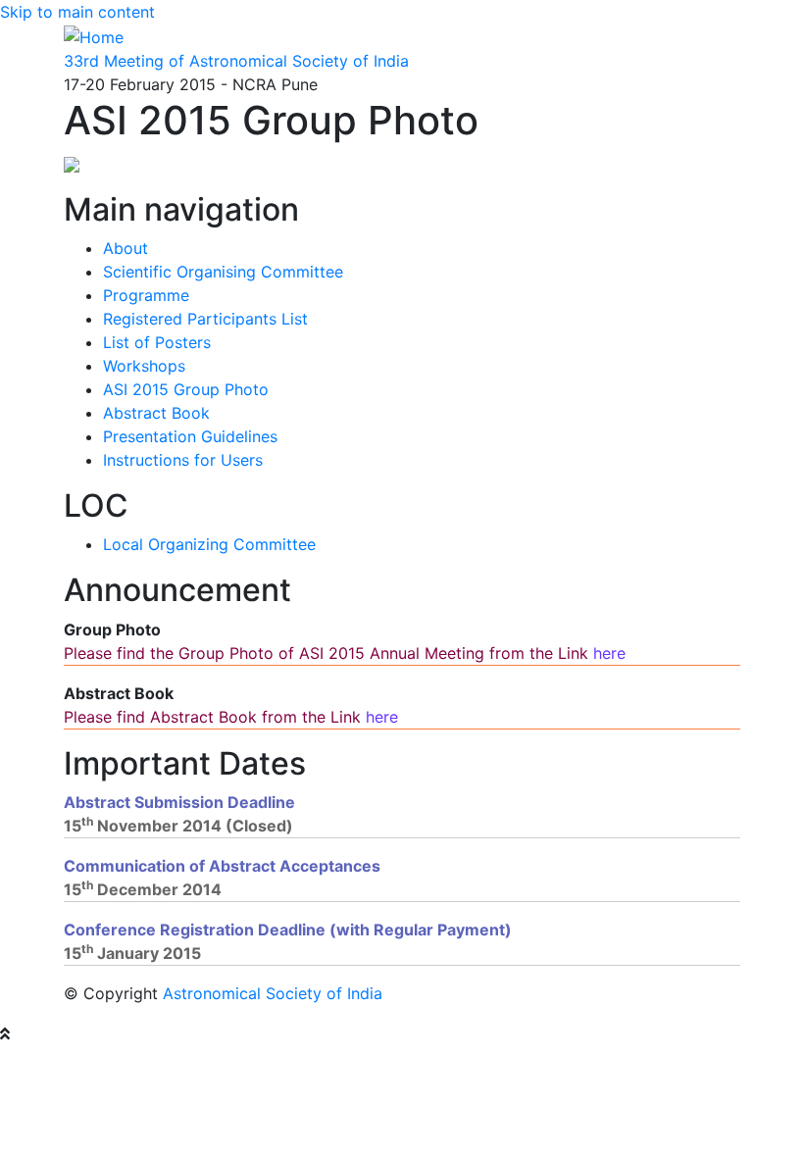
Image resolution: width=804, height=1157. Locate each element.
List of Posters (157, 342)
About (125, 248)
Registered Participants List (205, 318)
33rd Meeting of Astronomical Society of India (236, 61)
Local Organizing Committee (209, 544)
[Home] (94, 35)
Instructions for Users (183, 460)
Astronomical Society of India (272, 993)
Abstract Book (156, 413)
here (609, 653)
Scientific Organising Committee (223, 271)
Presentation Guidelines (190, 436)
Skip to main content (77, 12)
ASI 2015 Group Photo (186, 389)
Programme (146, 295)
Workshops (144, 366)
